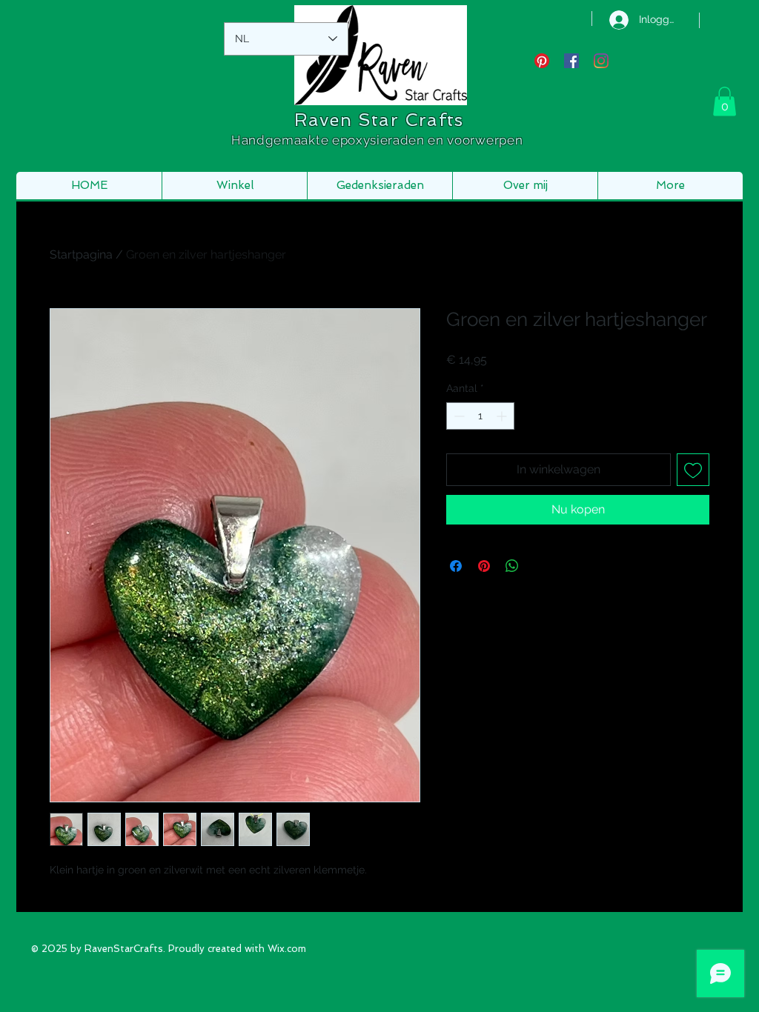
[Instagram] (601, 60)
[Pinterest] (541, 60)
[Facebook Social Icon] (571, 60)
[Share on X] (540, 566)
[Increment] (503, 416)
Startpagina (81, 254)
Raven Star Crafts (378, 119)
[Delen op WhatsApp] (512, 566)
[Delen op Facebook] (456, 566)
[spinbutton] (480, 416)
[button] (724, 101)
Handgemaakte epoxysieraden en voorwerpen (378, 140)
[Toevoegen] (693, 469)
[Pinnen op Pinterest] (484, 566)
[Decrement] (457, 416)
